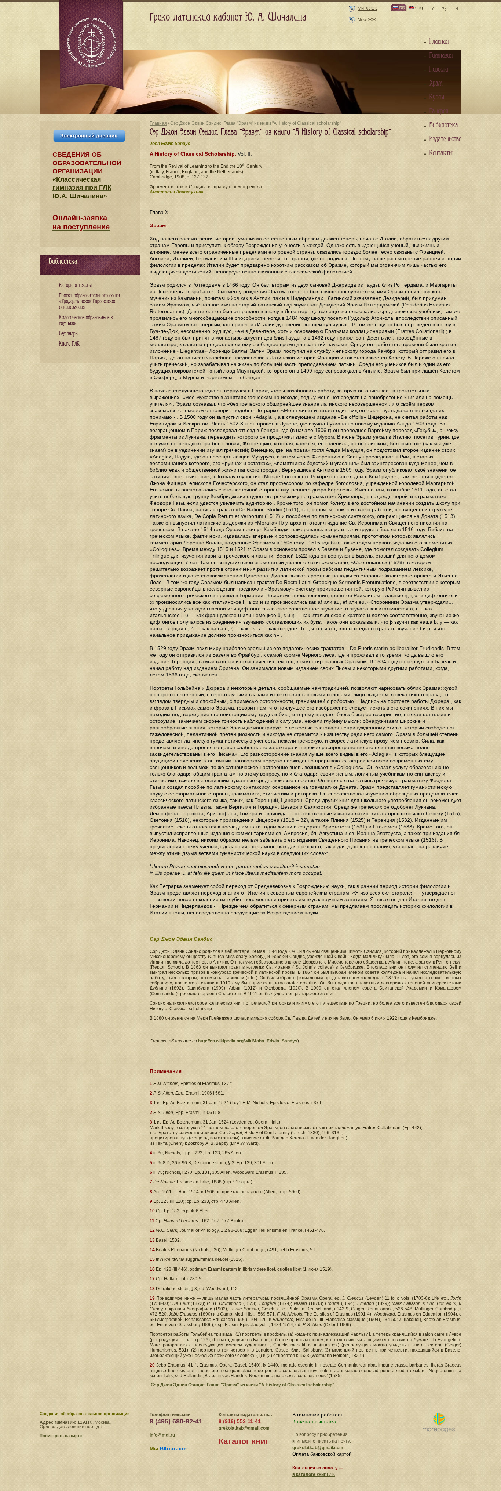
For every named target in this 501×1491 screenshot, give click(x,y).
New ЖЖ (367, 19)
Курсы (436, 97)
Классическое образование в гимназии (86, 321)
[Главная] (92, 45)
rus (401, 7)
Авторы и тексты (75, 285)
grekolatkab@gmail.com (244, 1428)
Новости (438, 69)
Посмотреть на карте (61, 1435)
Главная (158, 123)
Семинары (68, 334)
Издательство (445, 139)
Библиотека (443, 125)
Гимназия (441, 55)
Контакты (441, 153)
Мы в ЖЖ (367, 8)
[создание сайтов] (439, 1423)
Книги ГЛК (69, 344)
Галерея (438, 111)
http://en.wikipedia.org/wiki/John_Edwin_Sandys (247, 1041)
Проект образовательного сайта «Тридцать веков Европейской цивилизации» (89, 302)
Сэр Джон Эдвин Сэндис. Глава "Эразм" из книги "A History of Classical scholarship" (242, 1384)
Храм (436, 83)
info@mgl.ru (162, 1435)
